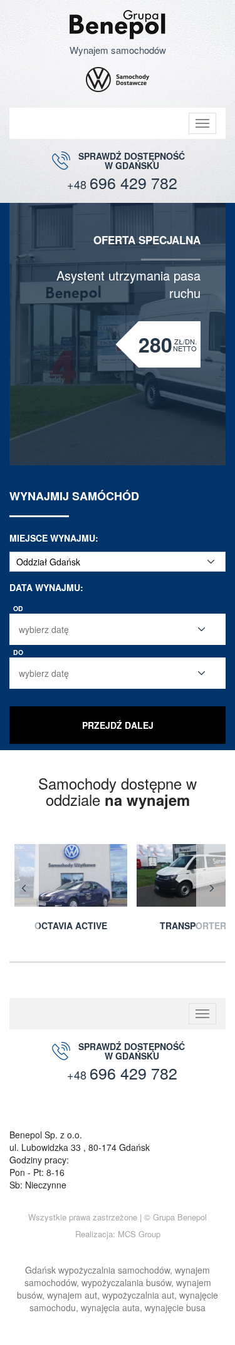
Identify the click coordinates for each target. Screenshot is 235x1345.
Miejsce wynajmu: (53, 538)
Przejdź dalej (118, 725)
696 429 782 (122, 182)
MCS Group (139, 1234)
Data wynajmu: (46, 587)
